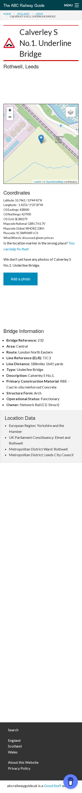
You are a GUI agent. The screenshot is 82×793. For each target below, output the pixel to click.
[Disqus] (41, 534)
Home (7, 13)
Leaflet (37, 181)
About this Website (23, 762)
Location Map (40, 144)
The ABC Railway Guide (23, 5)
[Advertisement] (41, 87)
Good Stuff (52, 785)
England (23, 13)
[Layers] (71, 112)
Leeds (39, 13)
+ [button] (9, 110)
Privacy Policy (19, 768)
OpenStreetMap (54, 181)
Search (13, 730)
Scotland (15, 746)
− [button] (9, 117)
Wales (13, 752)
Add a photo (20, 278)
